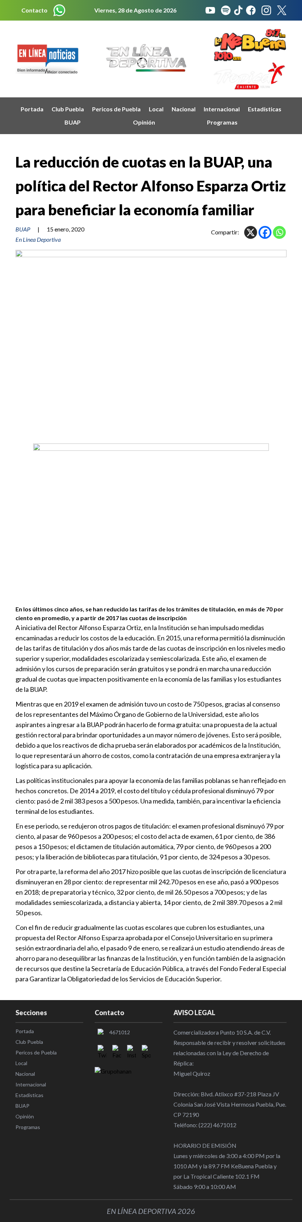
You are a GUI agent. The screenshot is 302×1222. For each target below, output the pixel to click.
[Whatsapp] (279, 232)
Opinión (144, 122)
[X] (250, 232)
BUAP (72, 122)
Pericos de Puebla (116, 108)
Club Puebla (68, 108)
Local (156, 108)
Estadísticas (264, 108)
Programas (222, 122)
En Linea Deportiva (38, 239)
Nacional (184, 108)
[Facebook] (265, 232)
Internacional (222, 108)
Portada (32, 108)
